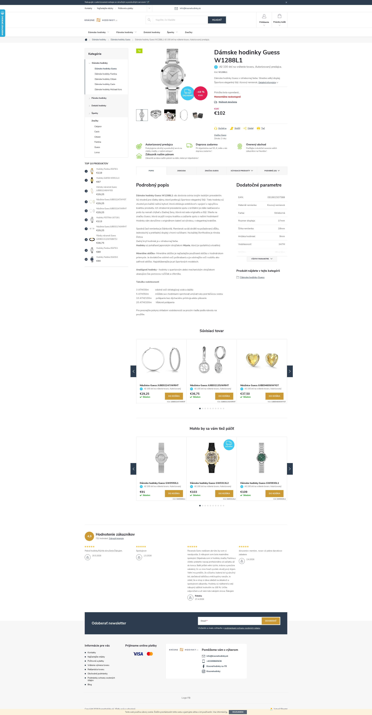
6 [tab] (213, 408)
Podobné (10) (270, 171)
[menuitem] (99, 32)
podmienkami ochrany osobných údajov (242, 628)
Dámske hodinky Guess (106, 68)
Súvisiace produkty (240, 171)
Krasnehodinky (213, 671)
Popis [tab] (151, 171)
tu (226, 712)
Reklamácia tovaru (96, 669)
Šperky (95, 113)
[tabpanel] (161, 371)
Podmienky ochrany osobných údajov (101, 679)
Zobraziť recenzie (116, 538)
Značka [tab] (212, 171)
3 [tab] (205, 408)
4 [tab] (208, 408)
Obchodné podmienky (98, 673)
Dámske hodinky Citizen (105, 79)
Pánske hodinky (99, 98)
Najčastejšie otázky (105, 8)
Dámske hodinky (100, 63)
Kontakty (88, 8)
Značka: (220, 135)
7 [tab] (215, 408)
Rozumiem (238, 712)
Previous (133, 371)
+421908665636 (214, 661)
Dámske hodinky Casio (105, 84)
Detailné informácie (267, 82)
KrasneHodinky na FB (216, 666)
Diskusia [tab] (181, 171)
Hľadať (217, 20)
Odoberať (271, 620)
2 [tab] (202, 408)
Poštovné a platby (125, 8)
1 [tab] (200, 408)
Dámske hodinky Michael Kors (108, 89)
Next (290, 371)
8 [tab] (218, 408)
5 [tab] (210, 408)
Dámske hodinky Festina (106, 74)
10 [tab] (223, 408)
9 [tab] (221, 408)
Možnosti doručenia (228, 102)
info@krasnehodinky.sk (217, 656)
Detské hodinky (99, 105)
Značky (95, 120)
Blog (90, 684)
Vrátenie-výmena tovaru (98, 665)
